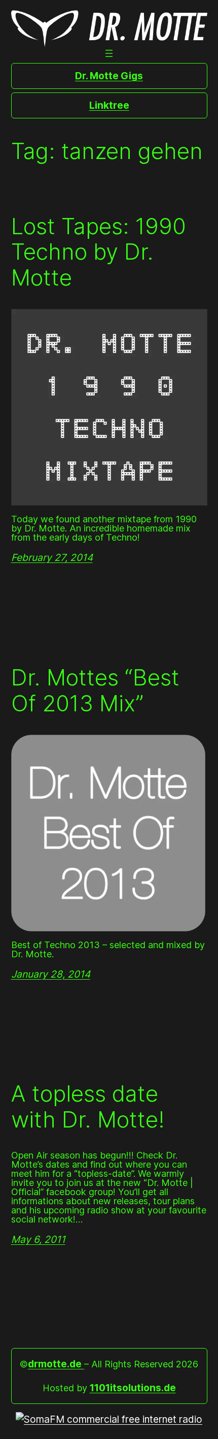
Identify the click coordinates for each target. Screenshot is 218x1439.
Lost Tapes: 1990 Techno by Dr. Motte (98, 252)
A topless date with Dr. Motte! (88, 1106)
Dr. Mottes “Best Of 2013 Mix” (95, 690)
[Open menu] (109, 53)
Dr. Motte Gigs (109, 76)
